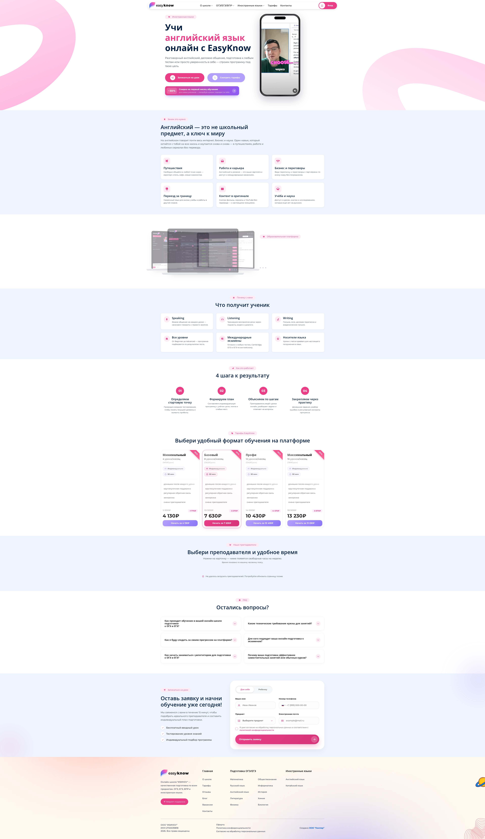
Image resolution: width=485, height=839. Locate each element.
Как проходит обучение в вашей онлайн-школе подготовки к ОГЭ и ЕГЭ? (193, 623)
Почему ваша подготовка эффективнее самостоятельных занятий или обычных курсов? (277, 656)
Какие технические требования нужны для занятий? (280, 623)
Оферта (220, 824)
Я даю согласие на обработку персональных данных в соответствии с (274, 728)
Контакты (286, 5)
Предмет (240, 714)
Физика (234, 805)
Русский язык (237, 785)
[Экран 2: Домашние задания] (263, 267)
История (262, 792)
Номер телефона (287, 699)
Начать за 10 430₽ (263, 523)
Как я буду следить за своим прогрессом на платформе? (198, 639)
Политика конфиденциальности (233, 828)
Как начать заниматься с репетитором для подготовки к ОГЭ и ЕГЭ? (198, 656)
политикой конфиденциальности (257, 730)
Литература (236, 798)
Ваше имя (240, 699)
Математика (236, 779)
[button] (202, 90)
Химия (261, 798)
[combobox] (284, 705)
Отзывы (206, 792)
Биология (263, 805)
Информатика (265, 785)
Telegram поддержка (175, 802)
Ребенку (262, 689)
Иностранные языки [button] (250, 5)
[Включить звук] (295, 90)
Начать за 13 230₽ (304, 523)
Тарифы (272, 5)
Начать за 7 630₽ (221, 523)
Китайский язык (294, 785)
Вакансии (207, 805)
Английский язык (239, 792)
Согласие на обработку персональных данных (240, 831)
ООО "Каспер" (316, 828)
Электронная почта (289, 714)
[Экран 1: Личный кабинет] (260, 267)
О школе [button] (205, 5)
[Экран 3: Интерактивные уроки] (265, 267)
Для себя (245, 689)
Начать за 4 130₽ (180, 523)
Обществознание (267, 779)
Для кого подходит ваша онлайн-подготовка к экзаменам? (276, 640)
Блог (204, 798)
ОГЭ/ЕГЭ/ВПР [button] (224, 5)
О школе (207, 779)
